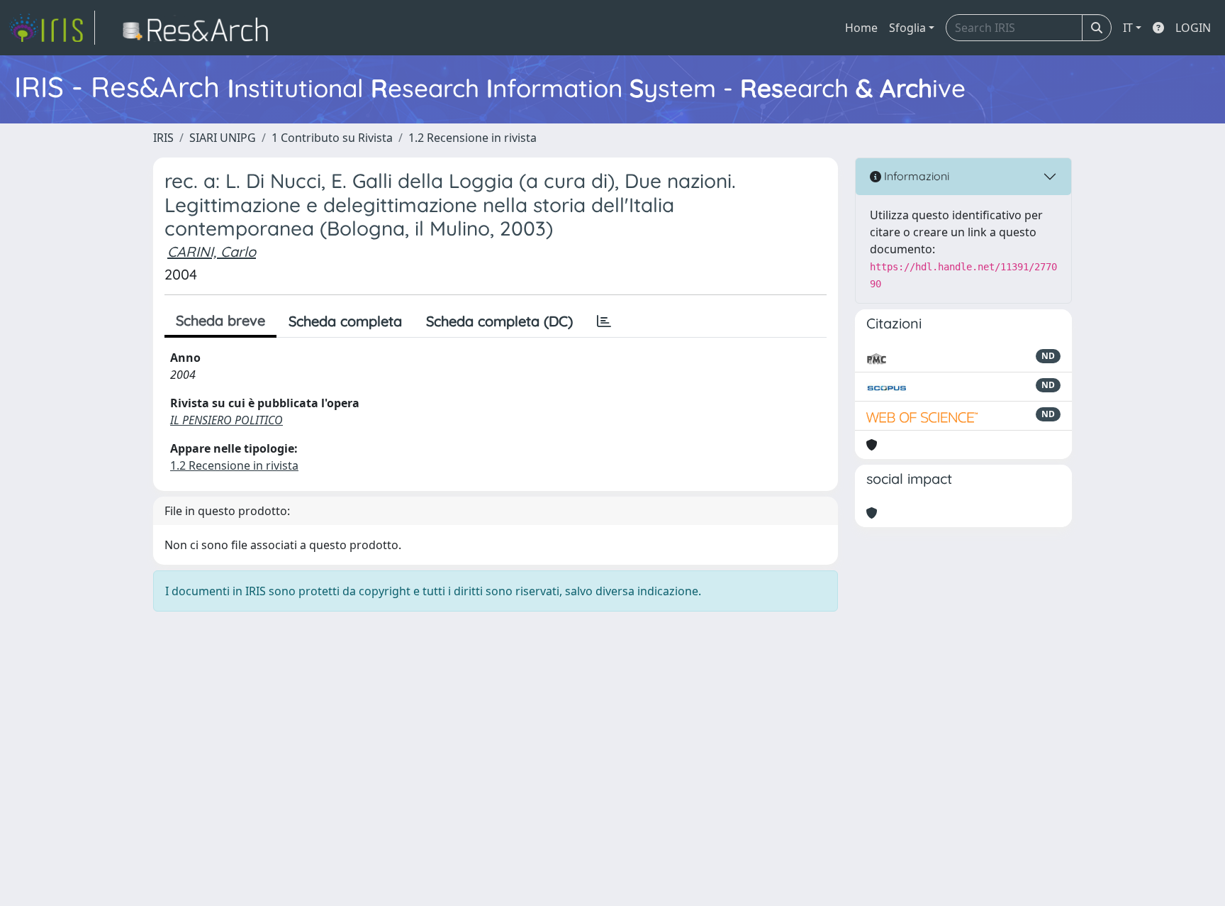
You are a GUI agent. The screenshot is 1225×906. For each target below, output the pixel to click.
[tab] (604, 321)
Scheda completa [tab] (345, 321)
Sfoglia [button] (907, 27)
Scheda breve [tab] (220, 320)
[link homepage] (52, 28)
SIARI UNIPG (222, 137)
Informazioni (915, 176)
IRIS (163, 137)
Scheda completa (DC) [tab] (499, 321)
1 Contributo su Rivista (332, 137)
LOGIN (1193, 27)
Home (861, 27)
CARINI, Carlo (211, 251)
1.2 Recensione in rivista (472, 137)
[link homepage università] (199, 28)
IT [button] (1128, 27)
